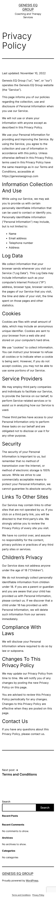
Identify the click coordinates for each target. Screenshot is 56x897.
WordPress (32, 880)
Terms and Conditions (21, 895)
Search (6, 801)
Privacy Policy (38, 895)
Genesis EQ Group (17, 874)
